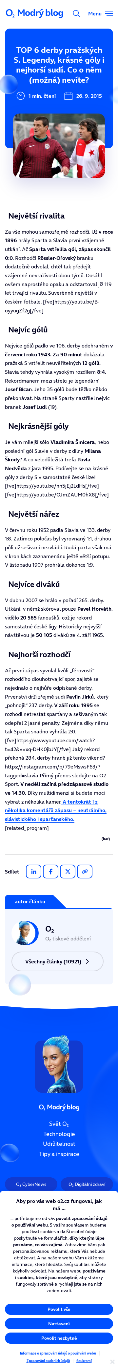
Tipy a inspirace (59, 1154)
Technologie (59, 1134)
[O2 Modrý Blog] (35, 13)
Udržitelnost (59, 1144)
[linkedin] (33, 871)
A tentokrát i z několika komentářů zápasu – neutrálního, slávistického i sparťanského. (56, 810)
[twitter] (67, 871)
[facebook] (50, 871)
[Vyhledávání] (76, 13)
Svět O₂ (59, 1124)
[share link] (84, 871)
